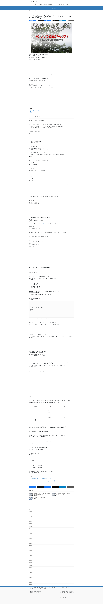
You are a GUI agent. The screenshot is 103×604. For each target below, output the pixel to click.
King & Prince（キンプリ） (55, 587)
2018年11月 (30, 574)
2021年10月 (31, 516)
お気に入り (31, 587)
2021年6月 (30, 521)
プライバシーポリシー (32, 588)
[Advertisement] (51, 68)
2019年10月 (31, 555)
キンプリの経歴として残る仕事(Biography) (35, 110)
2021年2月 (30, 528)
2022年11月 (30, 511)
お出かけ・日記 (36, 587)
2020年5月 (30, 543)
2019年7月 (30, 560)
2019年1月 (30, 570)
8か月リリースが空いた (45, 223)
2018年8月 (30, 579)
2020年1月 (30, 550)
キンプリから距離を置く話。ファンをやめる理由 (38, 497)
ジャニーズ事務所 (62, 587)
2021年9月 (30, 518)
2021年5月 (30, 523)
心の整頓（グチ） (41, 587)
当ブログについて (68, 587)
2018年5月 (30, 584)
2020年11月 (30, 533)
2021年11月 (30, 514)
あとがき (31, 112)
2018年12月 (31, 572)
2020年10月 (31, 535)
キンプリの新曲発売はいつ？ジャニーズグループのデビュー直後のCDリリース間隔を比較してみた (45, 481)
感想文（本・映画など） (48, 587)
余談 (30, 111)
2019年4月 (30, 565)
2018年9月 (30, 577)
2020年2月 (30, 548)
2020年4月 (30, 545)
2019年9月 (30, 557)
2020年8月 (30, 538)
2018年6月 (30, 582)
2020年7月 (30, 540)
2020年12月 (31, 531)
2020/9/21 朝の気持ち (33, 109)
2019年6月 (30, 562)
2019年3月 (30, 567)
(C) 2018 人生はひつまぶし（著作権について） (43, 588)
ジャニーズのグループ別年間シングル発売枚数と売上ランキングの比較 (41, 478)
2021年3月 (30, 526)
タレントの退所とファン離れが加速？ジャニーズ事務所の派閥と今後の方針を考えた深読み (44, 480)
